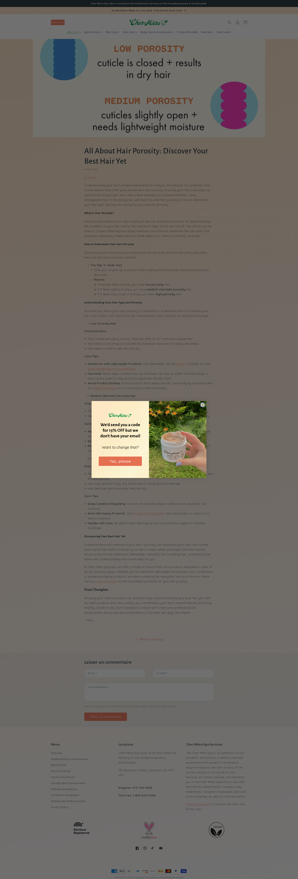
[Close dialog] (203, 405)
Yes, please (120, 461)
